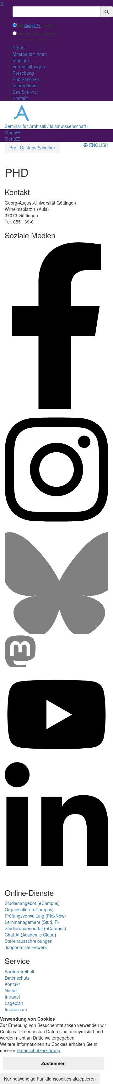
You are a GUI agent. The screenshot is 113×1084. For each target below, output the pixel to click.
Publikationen (26, 79)
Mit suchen (36, 25)
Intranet (12, 997)
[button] (12, 132)
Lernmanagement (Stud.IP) (32, 922)
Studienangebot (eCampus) (32, 903)
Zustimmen (53, 1063)
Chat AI (12, 934)
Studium (21, 60)
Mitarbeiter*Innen (30, 54)
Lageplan (14, 1003)
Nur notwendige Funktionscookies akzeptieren (50, 1078)
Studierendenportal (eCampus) (35, 928)
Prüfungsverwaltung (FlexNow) (35, 916)
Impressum (16, 1009)
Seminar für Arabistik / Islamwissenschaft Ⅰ (47, 126)
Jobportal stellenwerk (26, 947)
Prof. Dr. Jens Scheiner (32, 147)
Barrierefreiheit (19, 971)
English (98, 145)
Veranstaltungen (29, 66)
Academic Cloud (38, 934)
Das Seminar (25, 92)
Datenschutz (17, 978)
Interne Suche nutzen (37, 34)
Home (18, 47)
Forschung (23, 73)
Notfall (11, 990)
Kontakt (20, 98)
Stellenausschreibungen (28, 941)
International (25, 85)
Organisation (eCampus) (29, 909)
